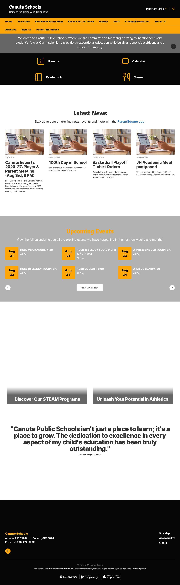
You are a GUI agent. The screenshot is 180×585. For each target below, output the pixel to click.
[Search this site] (173, 9)
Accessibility (167, 538)
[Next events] (172, 287)
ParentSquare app (130, 121)
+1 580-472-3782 (24, 542)
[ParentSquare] (68, 577)
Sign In (163, 542)
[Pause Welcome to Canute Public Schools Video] (173, 46)
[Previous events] (8, 287)
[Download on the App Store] (111, 577)
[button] (156, 8)
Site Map (164, 533)
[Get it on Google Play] (89, 577)
